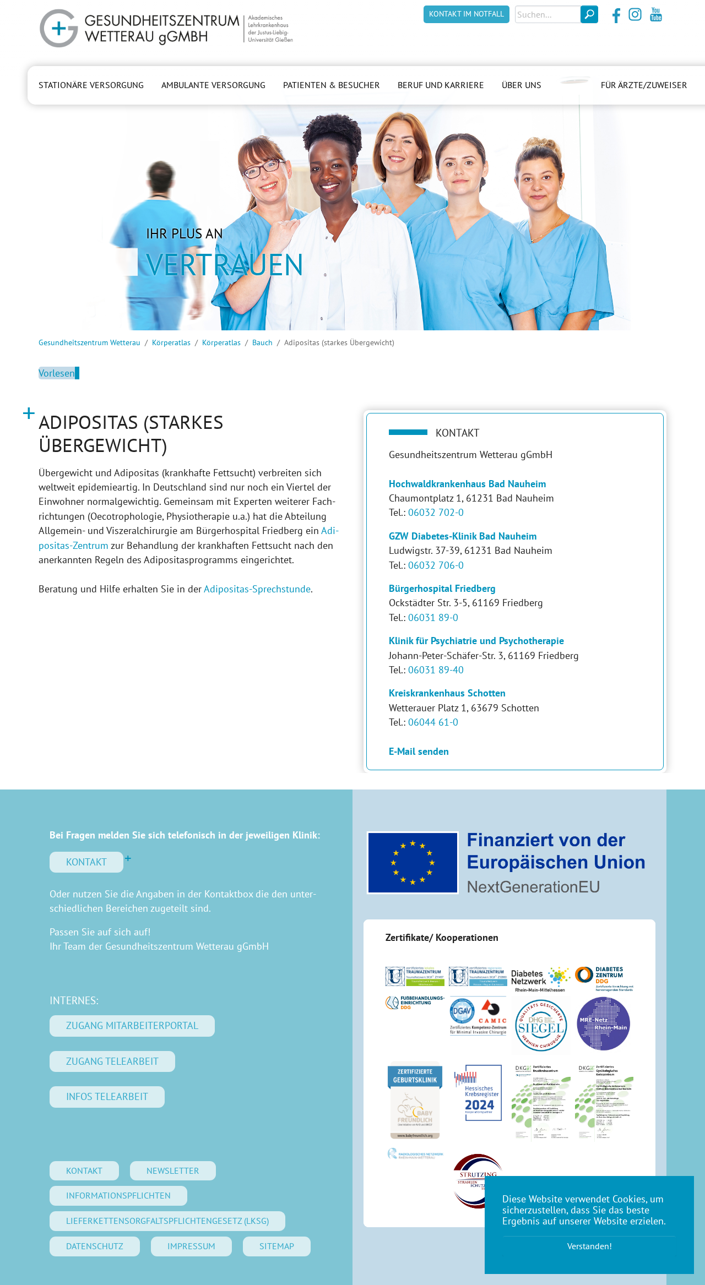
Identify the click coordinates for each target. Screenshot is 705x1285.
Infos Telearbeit (107, 1096)
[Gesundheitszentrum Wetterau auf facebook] (614, 14)
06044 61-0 (433, 722)
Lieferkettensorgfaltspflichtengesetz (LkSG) (167, 1220)
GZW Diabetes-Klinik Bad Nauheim (462, 536)
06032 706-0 (436, 565)
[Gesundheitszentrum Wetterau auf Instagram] (635, 14)
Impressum (191, 1245)
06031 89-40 (436, 669)
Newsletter (173, 1170)
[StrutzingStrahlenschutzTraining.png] (478, 1181)
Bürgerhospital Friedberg (442, 588)
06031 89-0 (433, 617)
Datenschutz (94, 1245)
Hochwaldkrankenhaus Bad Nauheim (467, 483)
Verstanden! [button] (589, 1245)
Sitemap (276, 1245)
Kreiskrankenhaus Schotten (447, 693)
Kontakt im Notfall (466, 14)
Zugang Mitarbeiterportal (132, 1025)
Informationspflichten (118, 1195)
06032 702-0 (436, 512)
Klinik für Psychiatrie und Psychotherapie (476, 640)
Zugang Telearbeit (112, 1061)
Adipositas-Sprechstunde (257, 588)
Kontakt (86, 862)
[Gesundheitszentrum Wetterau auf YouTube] (656, 14)
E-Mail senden (419, 751)
